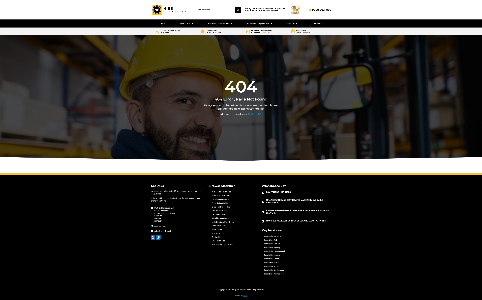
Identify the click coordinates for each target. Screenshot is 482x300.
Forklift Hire (185, 23)
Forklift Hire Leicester (272, 255)
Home (163, 23)
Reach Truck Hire (218, 233)
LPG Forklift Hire (218, 214)
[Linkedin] (158, 237)
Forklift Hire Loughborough (274, 251)
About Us (291, 23)
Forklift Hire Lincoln (271, 259)
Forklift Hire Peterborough (274, 274)
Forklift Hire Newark (272, 263)
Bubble (245, 296)
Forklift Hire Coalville (272, 244)
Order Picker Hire (218, 226)
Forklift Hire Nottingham (273, 266)
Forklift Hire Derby (271, 240)
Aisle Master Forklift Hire (221, 192)
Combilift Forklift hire (220, 203)
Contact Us (317, 23)
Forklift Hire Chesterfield (273, 236)
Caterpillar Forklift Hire (220, 199)
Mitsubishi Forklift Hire (220, 218)
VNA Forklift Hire (218, 241)
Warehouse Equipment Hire (258, 23)
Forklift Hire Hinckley (272, 247)
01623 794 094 (254, 114)
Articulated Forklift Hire (221, 196)
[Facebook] (153, 237)
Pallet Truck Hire (218, 230)
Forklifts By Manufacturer (218, 23)
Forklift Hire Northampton (274, 270)
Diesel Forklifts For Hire (221, 207)
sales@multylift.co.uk (162, 231)
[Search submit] (238, 10)
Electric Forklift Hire (219, 211)
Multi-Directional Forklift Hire (223, 222)
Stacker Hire (216, 237)
